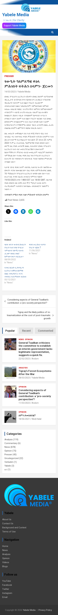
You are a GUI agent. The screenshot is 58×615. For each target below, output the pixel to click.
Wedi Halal (36, 419)
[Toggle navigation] (6, 32)
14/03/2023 (10, 91)
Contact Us (7, 523)
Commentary (10, 443)
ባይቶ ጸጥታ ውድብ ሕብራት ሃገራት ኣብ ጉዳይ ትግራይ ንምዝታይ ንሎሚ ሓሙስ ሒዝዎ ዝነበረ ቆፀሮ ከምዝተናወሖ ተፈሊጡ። (15, 250)
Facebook (7, 585)
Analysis (23, 368)
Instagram (7, 593)
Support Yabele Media (14, 25)
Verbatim (8, 462)
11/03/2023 (24, 403)
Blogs (5, 566)
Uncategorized (11, 458)
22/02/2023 (24, 358)
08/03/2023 (24, 377)
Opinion (29, 339)
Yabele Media (15, 14)
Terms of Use (9, 531)
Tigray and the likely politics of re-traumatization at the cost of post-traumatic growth (29, 315)
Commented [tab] (45, 330)
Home (5, 546)
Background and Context (14, 527)
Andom (35, 358)
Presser (9, 76)
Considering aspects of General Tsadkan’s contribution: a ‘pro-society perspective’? (27, 301)
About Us (6, 519)
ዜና (5, 469)
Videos (5, 562)
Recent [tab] (26, 330)
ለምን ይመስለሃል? (27, 415)
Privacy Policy (45, 610)
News (21, 339)
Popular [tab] (10, 330)
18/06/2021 (24, 419)
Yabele (7, 465)
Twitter (5, 589)
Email (4, 597)
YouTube (6, 581)
